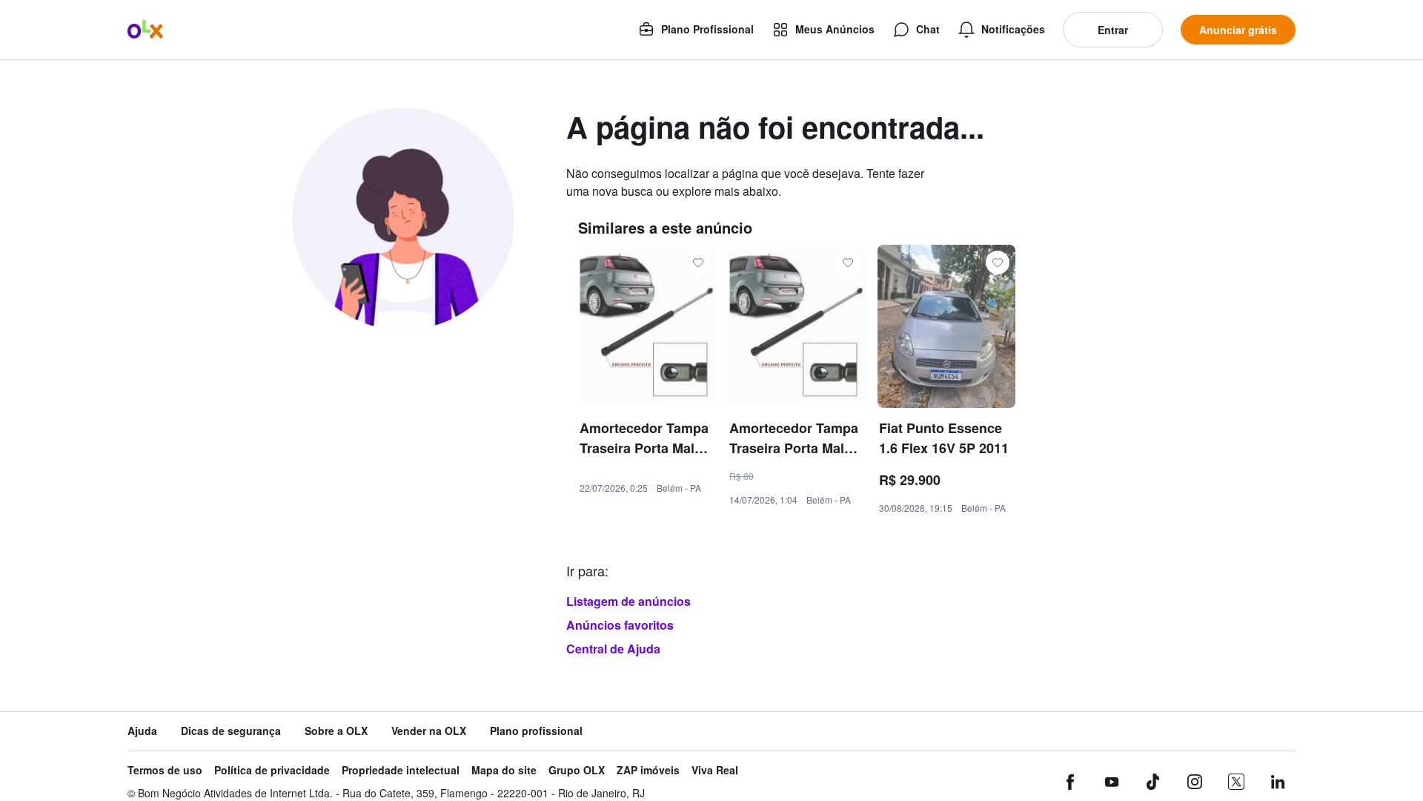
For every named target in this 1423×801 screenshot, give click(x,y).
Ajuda (142, 731)
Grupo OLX (576, 770)
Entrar (1113, 29)
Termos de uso (164, 770)
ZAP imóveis (648, 770)
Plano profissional (536, 731)
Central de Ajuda (613, 648)
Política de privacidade (272, 770)
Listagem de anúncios (628, 601)
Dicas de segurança (231, 731)
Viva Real (714, 770)
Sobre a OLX (336, 731)
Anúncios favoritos (620, 624)
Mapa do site (504, 770)
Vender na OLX (428, 731)
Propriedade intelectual (401, 770)
